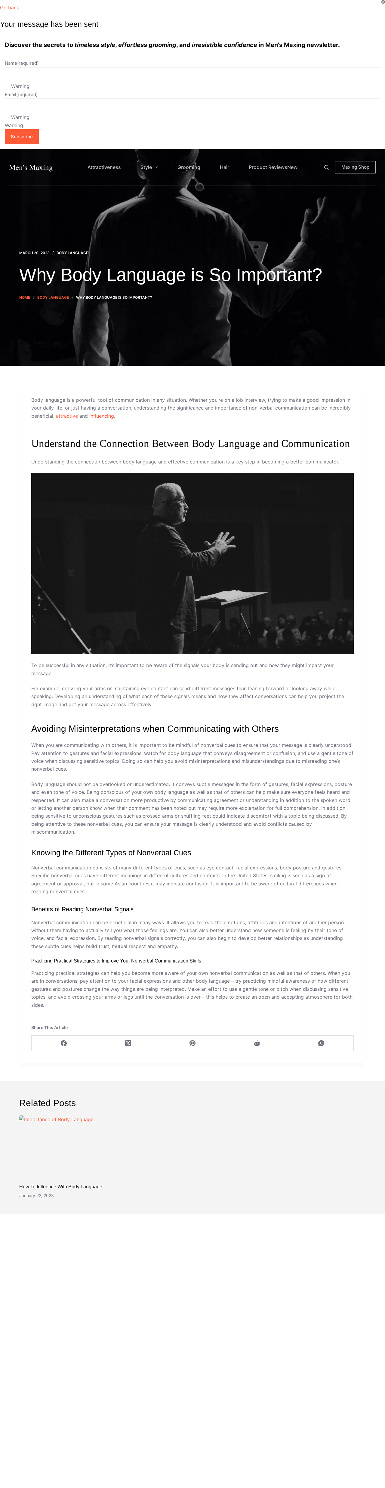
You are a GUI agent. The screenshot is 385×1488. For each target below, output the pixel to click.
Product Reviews (273, 167)
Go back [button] (9, 8)
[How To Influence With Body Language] (74, 1146)
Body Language (72, 253)
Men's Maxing (31, 167)
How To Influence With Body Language (60, 1186)
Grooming (188, 167)
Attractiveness (104, 167)
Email (21, 94)
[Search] (326, 167)
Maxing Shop (355, 167)
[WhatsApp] (321, 1043)
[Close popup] (383, 2)
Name (21, 63)
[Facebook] (64, 1043)
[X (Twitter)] (128, 1043)
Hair (224, 167)
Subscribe (22, 136)
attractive (67, 416)
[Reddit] (257, 1043)
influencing (101, 416)
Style (146, 167)
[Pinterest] (192, 1043)
